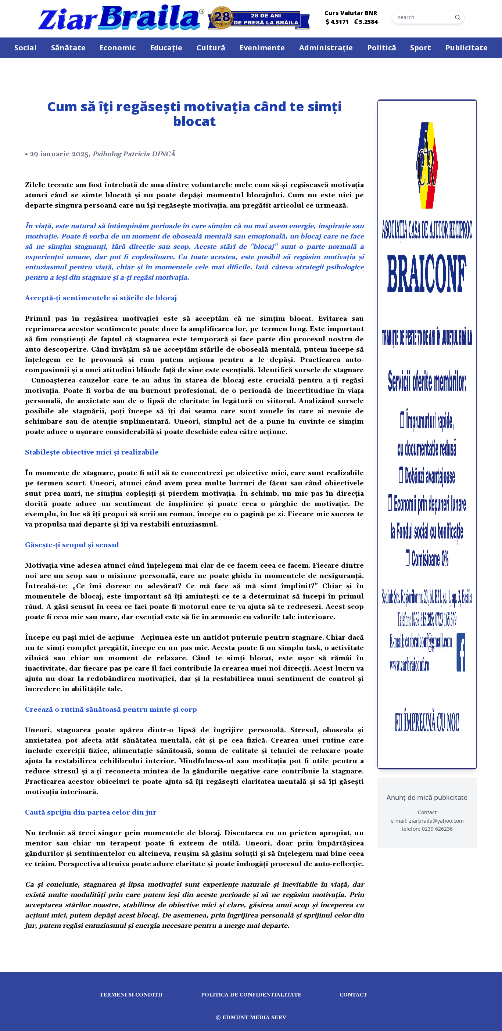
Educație (166, 48)
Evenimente (262, 48)
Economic (118, 48)
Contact (353, 995)
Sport (420, 48)
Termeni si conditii (131, 995)
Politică (381, 48)
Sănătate (68, 48)
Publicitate (466, 48)
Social (25, 48)
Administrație (326, 48)
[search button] (457, 17)
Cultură (211, 48)
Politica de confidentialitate (251, 995)
